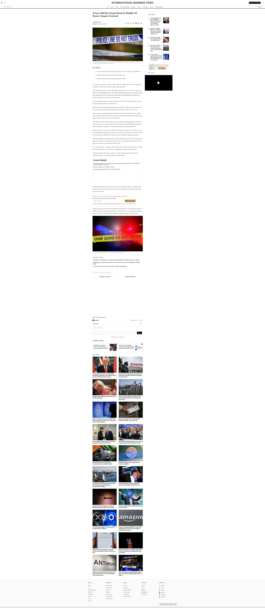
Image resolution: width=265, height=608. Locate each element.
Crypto (139, 7)
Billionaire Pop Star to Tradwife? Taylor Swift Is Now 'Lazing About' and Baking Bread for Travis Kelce (130, 551)
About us (125, 585)
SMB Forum (108, 590)
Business (133, 7)
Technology (145, 7)
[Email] (139, 23)
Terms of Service (124, 203)
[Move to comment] (141, 23)
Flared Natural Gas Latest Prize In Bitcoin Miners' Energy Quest (110, 266)
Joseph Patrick (97, 22)
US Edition (260, 7)
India (142, 587)
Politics (116, 7)
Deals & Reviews (159, 7)
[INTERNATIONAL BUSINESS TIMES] (132, 3)
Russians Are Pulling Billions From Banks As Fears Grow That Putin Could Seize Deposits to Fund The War (130, 375)
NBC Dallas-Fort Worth (131, 95)
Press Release (109, 594)
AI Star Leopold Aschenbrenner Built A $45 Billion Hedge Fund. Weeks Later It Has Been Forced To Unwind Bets (104, 420)
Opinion (151, 7)
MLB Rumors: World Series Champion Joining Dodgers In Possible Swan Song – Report (116, 260)
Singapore (143, 590)
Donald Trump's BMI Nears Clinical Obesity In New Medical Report (156, 39)
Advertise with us (127, 596)
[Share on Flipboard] (133, 23)
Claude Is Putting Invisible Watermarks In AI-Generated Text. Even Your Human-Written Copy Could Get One (104, 574)
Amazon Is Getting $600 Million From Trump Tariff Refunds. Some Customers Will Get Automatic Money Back (130, 529)
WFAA (139, 113)
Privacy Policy (133, 203)
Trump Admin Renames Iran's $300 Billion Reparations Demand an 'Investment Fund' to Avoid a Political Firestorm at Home (104, 375)
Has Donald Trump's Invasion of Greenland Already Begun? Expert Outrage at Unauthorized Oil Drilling (104, 485)
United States (144, 594)
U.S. (108, 7)
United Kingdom (144, 592)
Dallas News (131, 135)
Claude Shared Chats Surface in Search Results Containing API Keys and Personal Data (104, 551)
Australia (143, 585)
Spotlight (108, 592)
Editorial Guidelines (130, 276)
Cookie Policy (126, 594)
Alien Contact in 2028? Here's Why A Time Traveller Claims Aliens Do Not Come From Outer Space (130, 398)
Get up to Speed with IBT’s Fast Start (161, 64)
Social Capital (109, 587)
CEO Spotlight (109, 596)
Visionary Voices (109, 585)
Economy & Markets (124, 7)
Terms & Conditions (128, 590)
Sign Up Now (162, 68)
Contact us (126, 587)
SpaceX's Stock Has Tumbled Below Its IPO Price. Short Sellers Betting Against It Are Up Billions (130, 574)
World (112, 7)
